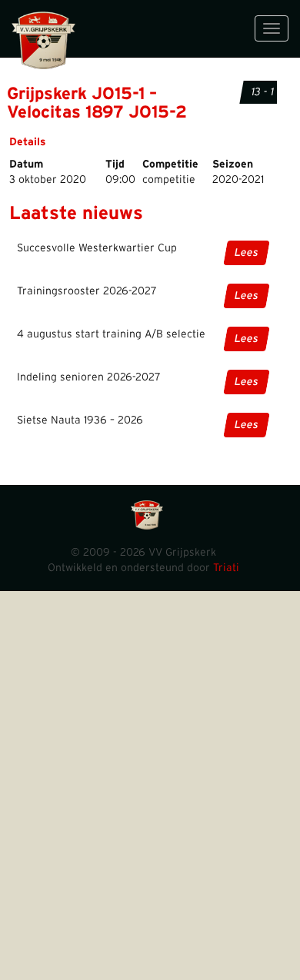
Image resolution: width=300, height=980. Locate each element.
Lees (246, 252)
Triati (226, 568)
